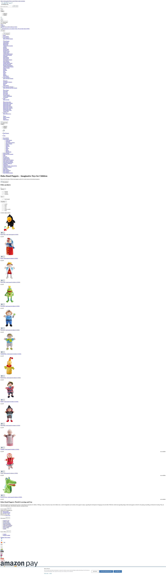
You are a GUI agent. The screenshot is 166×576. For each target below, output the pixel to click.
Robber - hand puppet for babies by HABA (9, 401)
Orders (15, 26)
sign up (3, 25)
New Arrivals (6, 137)
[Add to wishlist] (3, 233)
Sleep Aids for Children (8, 161)
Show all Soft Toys (7, 113)
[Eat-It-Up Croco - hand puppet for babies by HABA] (10, 493)
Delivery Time (6, 521)
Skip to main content (5, 1)
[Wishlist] (1, 18)
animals (6, 192)
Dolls (4, 155)
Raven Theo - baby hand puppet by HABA (9, 234)
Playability (3, 201)
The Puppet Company (10, 142)
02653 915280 (6, 511)
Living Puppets (9, 140)
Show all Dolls (6, 99)
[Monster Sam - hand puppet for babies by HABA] (10, 374)
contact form (7, 515)
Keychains (5, 168)
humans (6, 191)
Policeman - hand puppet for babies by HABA (10, 330)
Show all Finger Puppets (8, 78)
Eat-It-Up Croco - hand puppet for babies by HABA (11, 497)
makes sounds (7, 209)
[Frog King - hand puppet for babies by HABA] (10, 302)
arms (6, 206)
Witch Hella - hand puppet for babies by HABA (10, 425)
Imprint (4, 528)
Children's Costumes (7, 167)
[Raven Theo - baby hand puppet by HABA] (10, 231)
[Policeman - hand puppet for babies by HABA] (10, 326)
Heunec (7, 148)
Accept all (117, 571)
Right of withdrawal (7, 526)
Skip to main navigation (20, 1)
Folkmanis (8, 141)
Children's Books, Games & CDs (10, 165)
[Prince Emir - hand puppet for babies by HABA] (10, 278)
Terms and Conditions (7, 525)
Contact (4, 534)
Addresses (12, 26)
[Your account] (2, 20)
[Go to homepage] (7, 4)
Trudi (7, 149)
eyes (5, 208)
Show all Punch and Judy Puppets (10, 88)
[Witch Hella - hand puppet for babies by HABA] (10, 422)
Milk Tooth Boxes (7, 170)
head (6, 210)
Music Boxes (5, 169)
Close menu (5, 22)
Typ (2, 196)
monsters (6, 194)
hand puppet (7, 199)
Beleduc (7, 150)
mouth (6, 204)
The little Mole (6, 157)
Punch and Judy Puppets (8, 154)
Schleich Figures (6, 158)
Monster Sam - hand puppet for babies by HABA (11, 377)
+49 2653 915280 (6, 512)
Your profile (7, 26)
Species (2, 189)
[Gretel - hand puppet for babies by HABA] (10, 469)
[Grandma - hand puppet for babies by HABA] (10, 446)
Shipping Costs (6, 520)
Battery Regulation (7, 524)
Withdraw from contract (5, 537)
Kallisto (7, 144)
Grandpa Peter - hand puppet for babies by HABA (11, 353)
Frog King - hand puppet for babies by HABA (10, 306)
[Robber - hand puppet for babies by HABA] (10, 398)
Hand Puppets (6, 139)
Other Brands (8, 151)
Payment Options (6, 522)
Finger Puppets (6, 153)
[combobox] (7, 6)
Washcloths (5, 164)
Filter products (5, 182)
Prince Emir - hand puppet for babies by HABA (10, 282)
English (5, 15)
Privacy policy (46, 573)
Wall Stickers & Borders (8, 162)
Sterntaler (8, 146)
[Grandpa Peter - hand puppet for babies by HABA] (10, 350)
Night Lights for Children (8, 160)
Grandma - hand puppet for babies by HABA (10, 449)
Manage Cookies (6, 535)
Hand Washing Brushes (8, 172)
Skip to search (12, 1)
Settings (95, 571)
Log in (2, 24)
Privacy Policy (6, 527)
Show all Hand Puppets (8, 38)
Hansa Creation (9, 143)
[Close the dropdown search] (17, 6)
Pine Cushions (6, 171)
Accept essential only (106, 571)
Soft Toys (5, 156)
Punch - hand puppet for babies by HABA (9, 258)
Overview (3, 26)
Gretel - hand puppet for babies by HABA (9, 473)
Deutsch (5, 13)
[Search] (14, 6)
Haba (7, 147)
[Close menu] (3, 40)
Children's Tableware (7, 163)
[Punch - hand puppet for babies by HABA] (10, 255)
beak (6, 205)
